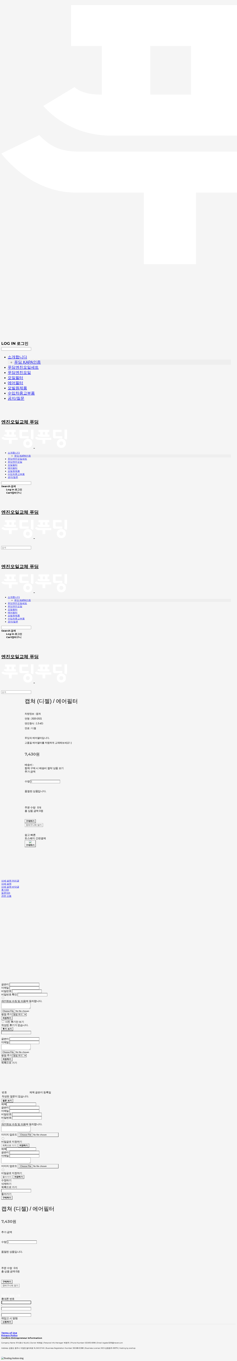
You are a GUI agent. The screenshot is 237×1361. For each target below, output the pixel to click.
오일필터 (15, 377)
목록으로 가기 (9, 1145)
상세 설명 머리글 (10, 880)
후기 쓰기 (7, 1029)
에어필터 (15, 383)
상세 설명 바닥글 (10, 886)
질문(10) (5, 893)
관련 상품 (6, 896)
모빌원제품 (17, 388)
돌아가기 (7, 1177)
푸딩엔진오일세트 (23, 367)
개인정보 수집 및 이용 (13, 1001)
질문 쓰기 (7, 1100)
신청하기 (7, 1322)
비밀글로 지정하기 (11, 1141)
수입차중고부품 (21, 393)
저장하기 (7, 1018)
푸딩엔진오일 (19, 372)
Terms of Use (9, 1333)
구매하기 (7, 1197)
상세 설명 (6, 883)
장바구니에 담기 (10, 1285)
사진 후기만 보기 (14, 1021)
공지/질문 (16, 398)
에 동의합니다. (21, 1001)
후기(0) (5, 890)
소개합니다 (17, 357)
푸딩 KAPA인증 (27, 362)
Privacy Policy (9, 1335)
